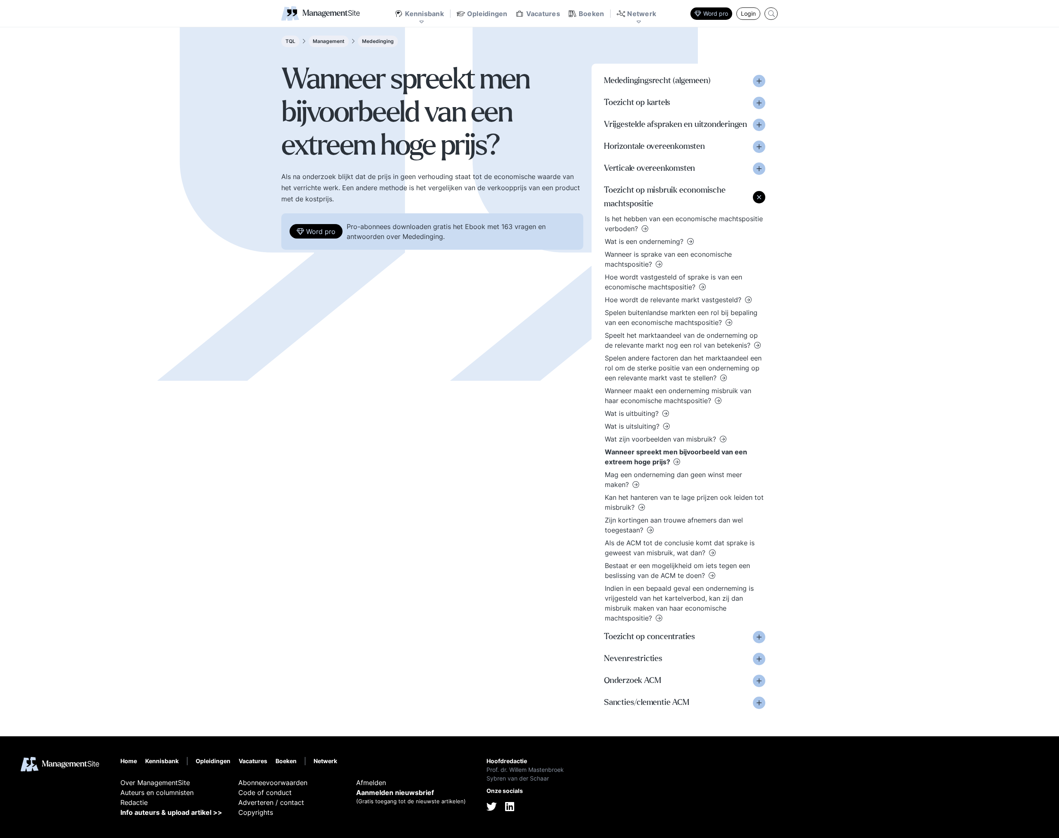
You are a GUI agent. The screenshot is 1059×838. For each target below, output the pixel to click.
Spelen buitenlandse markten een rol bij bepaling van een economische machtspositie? (681, 317)
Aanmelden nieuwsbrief (395, 792)
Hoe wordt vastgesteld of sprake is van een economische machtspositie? (673, 282)
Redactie (134, 802)
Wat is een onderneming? (645, 241)
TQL (290, 41)
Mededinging (378, 41)
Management (329, 41)
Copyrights (255, 812)
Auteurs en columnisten (157, 792)
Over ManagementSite (155, 782)
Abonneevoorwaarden (272, 782)
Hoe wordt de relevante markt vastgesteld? (674, 300)
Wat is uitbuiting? (633, 413)
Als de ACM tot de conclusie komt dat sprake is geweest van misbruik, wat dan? (680, 548)
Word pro (715, 13)
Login (748, 13)
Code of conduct (265, 792)
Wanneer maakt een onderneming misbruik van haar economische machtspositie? (678, 396)
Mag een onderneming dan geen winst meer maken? (673, 479)
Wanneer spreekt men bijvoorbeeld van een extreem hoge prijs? (676, 457)
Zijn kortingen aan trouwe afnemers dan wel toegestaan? (674, 525)
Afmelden (371, 782)
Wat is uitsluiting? (633, 426)
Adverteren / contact (271, 802)
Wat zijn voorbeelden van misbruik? (661, 439)
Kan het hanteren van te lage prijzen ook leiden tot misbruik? (684, 502)
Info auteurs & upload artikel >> (171, 812)
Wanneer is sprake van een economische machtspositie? (668, 259)
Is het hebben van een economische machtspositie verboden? (684, 224)
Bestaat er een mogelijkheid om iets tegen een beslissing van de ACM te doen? (677, 570)
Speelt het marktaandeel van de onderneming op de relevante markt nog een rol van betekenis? (681, 340)
